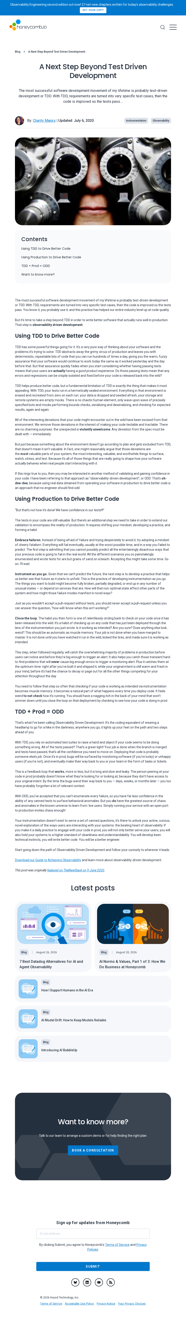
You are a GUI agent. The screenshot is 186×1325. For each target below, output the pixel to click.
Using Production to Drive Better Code (51, 257)
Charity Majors (44, 120)
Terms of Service (51, 1303)
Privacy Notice (106, 1303)
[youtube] (99, 1282)
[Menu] (173, 27)
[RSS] (111, 1282)
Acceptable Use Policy (79, 1303)
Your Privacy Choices (132, 1303)
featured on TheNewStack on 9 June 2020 (75, 870)
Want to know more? (38, 274)
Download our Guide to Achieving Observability (48, 860)
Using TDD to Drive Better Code (46, 248)
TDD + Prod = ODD (35, 266)
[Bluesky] (75, 1282)
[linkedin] (87, 1282)
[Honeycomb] (27, 27)
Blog (17, 51)
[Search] (162, 27)
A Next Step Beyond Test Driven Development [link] (56, 51)
